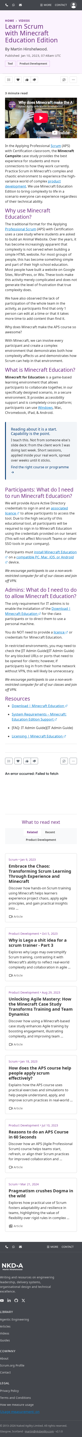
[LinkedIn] (9, 1300)
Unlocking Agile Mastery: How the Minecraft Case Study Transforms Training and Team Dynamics (41, 1006)
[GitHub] (16, 1300)
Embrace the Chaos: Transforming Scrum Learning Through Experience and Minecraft (40, 873)
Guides (5, 1340)
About (4, 1358)
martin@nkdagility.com (39, 1431)
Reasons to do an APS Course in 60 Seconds (39, 1134)
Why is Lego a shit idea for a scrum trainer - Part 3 (38, 942)
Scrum (56, 145)
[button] (46, 5)
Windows (45, 407)
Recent (50, 832)
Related (32, 832)
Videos (4, 1333)
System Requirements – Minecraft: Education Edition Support (39, 717)
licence (59, 632)
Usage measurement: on (20, 1411)
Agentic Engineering (14, 1319)
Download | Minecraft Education (38, 706)
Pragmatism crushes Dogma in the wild (41, 1193)
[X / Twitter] (23, 1300)
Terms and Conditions (15, 1398)
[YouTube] (2, 1300)
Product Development (41, 840)
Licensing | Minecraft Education (37, 736)
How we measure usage (17, 1405)
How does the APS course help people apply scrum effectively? (40, 1073)
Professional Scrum (20, 229)
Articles (5, 1326)
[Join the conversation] (64, 79)
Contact (61, 5)
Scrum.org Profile (12, 1365)
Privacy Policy (9, 1391)
